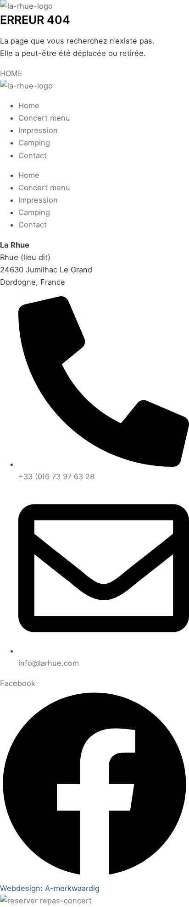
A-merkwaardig (72, 888)
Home (28, 105)
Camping (34, 142)
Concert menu (44, 117)
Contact (32, 155)
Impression (38, 130)
